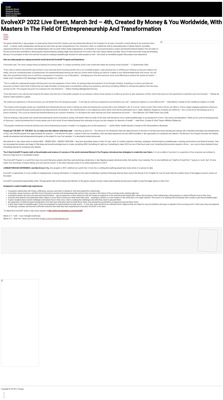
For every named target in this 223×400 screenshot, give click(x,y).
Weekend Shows (12, 11)
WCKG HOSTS (11, 16)
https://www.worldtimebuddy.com (55, 219)
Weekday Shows (12, 9)
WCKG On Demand (13, 13)
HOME (8, 7)
